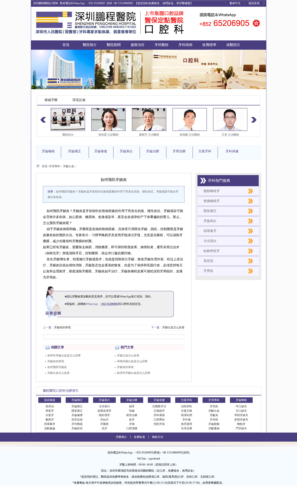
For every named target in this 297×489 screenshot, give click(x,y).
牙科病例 (185, 45)
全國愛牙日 (159, 406)
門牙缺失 (241, 428)
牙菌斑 (104, 424)
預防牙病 (159, 424)
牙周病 (214, 419)
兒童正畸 (186, 410)
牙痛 (132, 424)
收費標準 (209, 45)
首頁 (65, 45)
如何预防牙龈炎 (57, 367)
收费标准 (139, 437)
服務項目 (138, 45)
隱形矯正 (209, 211)
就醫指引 (233, 45)
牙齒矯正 (77, 406)
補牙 (132, 406)
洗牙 (104, 428)
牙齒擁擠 (77, 415)
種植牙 (241, 424)
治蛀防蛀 (186, 406)
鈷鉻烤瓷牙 (211, 251)
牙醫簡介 (121, 437)
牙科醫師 (161, 45)
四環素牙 (209, 231)
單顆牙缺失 (241, 415)
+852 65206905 (109, 304)
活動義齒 (49, 428)
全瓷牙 (49, 415)
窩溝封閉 (186, 415)
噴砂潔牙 (104, 415)
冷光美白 (209, 241)
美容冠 (208, 261)
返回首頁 (254, 3)
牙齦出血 (68, 166)
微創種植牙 (211, 191)
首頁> (45, 166)
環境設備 (78, 100)
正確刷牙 (159, 410)
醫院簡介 (90, 45)
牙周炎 (208, 271)
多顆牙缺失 (241, 419)
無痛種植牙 (211, 201)
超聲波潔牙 (104, 410)
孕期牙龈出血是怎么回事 (132, 361)
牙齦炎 (214, 415)
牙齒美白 (209, 221)
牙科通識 (159, 415)
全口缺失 (241, 410)
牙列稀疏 (77, 424)
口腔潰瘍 (131, 428)
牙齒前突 (77, 428)
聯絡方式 (157, 437)
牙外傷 (186, 419)
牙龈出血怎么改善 (173, 327)
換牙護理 (186, 424)
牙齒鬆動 (214, 424)
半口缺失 (241, 406)
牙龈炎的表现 (62, 327)
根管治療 (131, 415)
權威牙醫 (51, 100)
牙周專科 (54, 166)
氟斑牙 (49, 419)
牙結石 (104, 419)
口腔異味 (159, 419)
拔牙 (132, 419)
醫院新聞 (114, 45)
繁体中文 (235, 3)
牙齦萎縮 (214, 428)
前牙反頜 (77, 419)
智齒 (132, 410)
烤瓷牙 (49, 410)
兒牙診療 (186, 428)
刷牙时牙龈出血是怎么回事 (64, 355)
